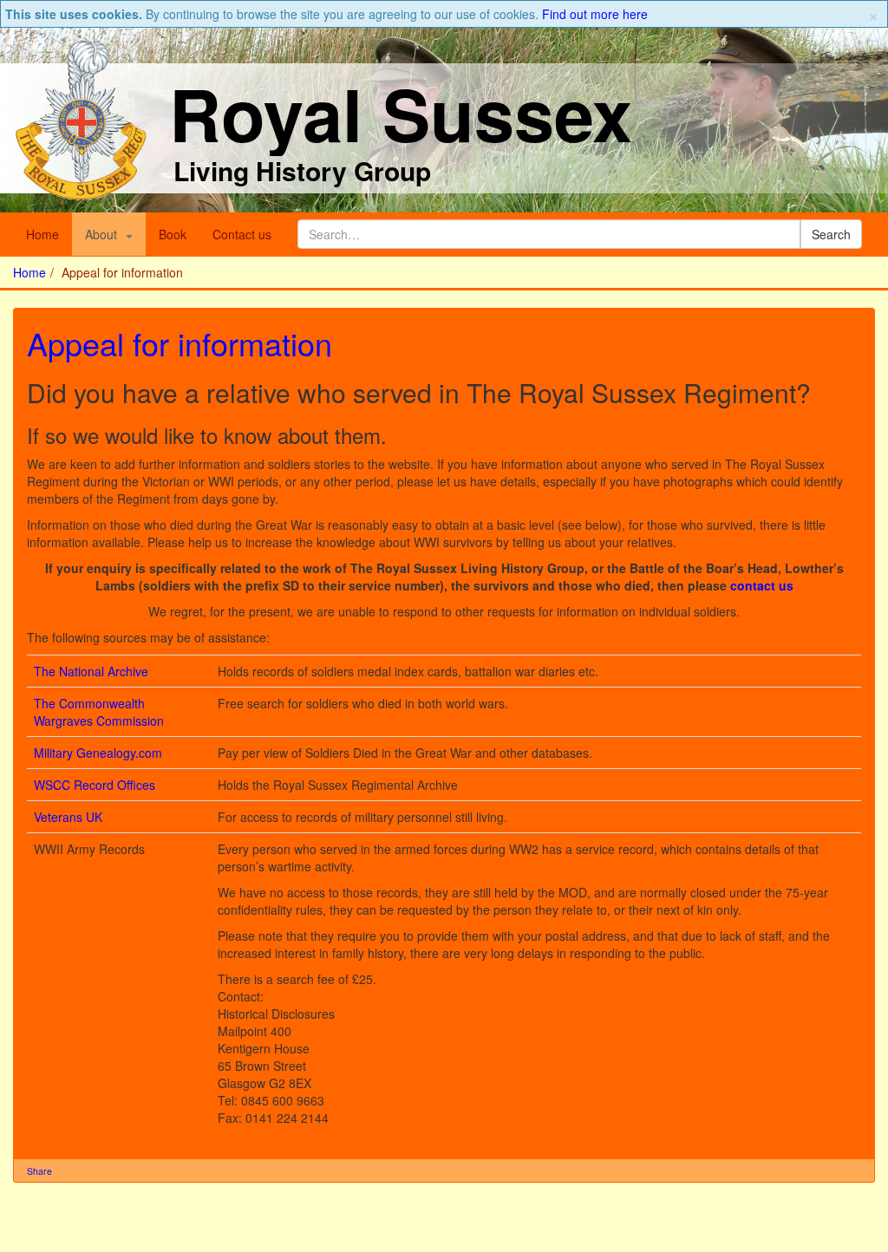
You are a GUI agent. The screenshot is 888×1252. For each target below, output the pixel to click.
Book (172, 234)
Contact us (241, 234)
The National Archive (91, 671)
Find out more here (595, 14)
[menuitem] (109, 234)
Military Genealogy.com (98, 752)
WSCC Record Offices (94, 784)
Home (42, 234)
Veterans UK (68, 816)
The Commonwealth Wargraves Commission (99, 711)
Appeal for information (179, 343)
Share (39, 1170)
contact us (761, 585)
